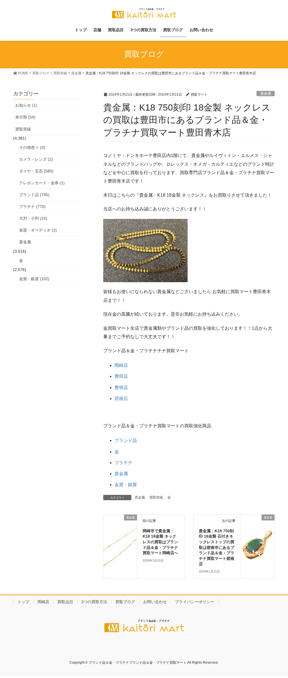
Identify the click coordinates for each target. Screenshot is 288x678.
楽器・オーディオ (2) (38, 230)
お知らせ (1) (26, 105)
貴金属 (265, 93)
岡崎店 (121, 365)
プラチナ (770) (32, 206)
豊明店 (121, 387)
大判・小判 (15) (33, 218)
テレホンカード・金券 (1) (42, 183)
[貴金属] (120, 530)
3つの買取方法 (94, 602)
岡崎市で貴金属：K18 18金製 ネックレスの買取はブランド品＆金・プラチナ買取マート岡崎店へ (160, 542)
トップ (23, 602)
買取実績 (156, 497)
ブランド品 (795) (34, 194)
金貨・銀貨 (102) (34, 279)
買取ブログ (125, 602)
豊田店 (121, 376)
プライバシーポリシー (194, 602)
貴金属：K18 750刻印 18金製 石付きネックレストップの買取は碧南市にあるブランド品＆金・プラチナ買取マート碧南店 (216, 547)
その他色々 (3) (32, 147)
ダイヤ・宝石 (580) (36, 171)
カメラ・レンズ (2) (36, 159)
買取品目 (65, 602)
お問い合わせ (155, 602)
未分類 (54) (25, 117)
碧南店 (121, 398)
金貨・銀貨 (125, 484)
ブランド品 (125, 440)
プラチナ (123, 462)
